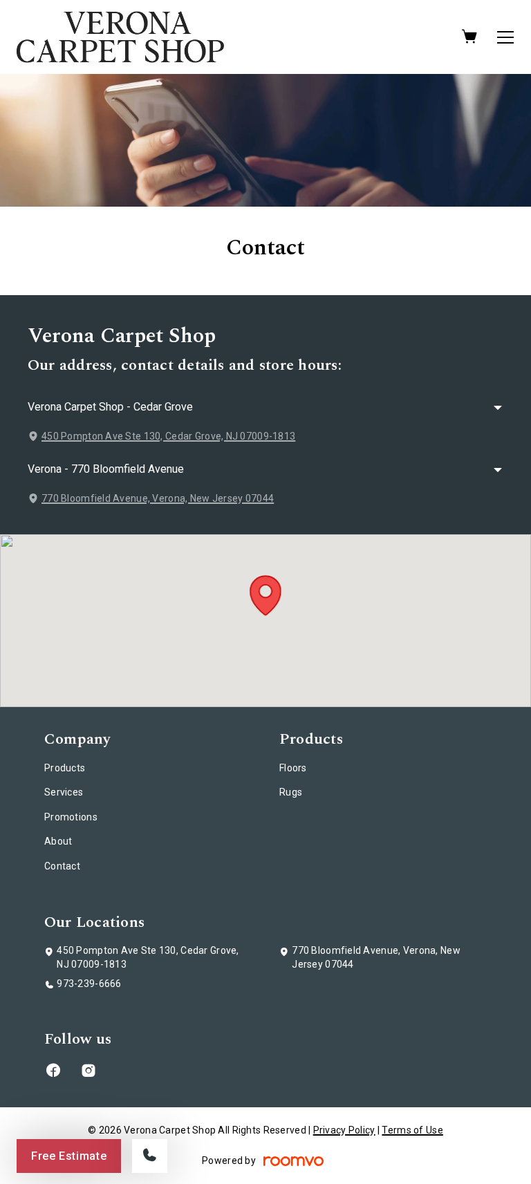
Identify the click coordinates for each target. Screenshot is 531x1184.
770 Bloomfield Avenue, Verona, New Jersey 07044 (157, 498)
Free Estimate (68, 1156)
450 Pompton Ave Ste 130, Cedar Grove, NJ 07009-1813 (168, 436)
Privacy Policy (344, 1130)
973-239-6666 (89, 983)
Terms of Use (412, 1130)
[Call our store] (149, 1156)
